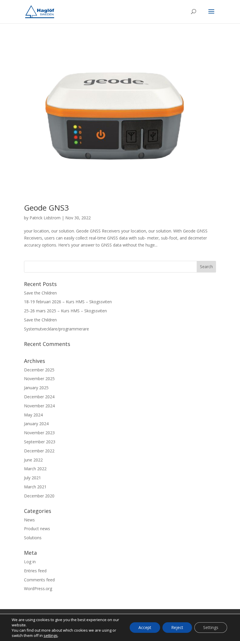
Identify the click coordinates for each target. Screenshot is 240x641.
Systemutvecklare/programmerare (56, 329)
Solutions (33, 537)
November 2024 (39, 406)
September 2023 (39, 441)
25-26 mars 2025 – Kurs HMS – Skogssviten (65, 310)
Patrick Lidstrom (45, 217)
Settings (210, 627)
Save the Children (40, 293)
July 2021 (32, 477)
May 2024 (33, 415)
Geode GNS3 (46, 207)
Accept (144, 627)
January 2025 (36, 387)
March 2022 (35, 468)
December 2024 (39, 396)
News (29, 520)
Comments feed (39, 580)
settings (51, 635)
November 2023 (39, 432)
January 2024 (36, 423)
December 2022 (39, 451)
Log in (30, 561)
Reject (177, 627)
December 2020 (39, 496)
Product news (37, 528)
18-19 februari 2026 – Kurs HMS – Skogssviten (68, 301)
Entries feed (35, 570)
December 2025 (39, 370)
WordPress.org (38, 588)
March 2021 (35, 487)
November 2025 (39, 378)
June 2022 (33, 460)
